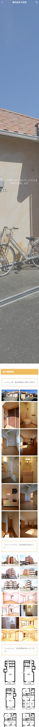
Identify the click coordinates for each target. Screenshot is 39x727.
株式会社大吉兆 (20, 2)
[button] (36, 2)
